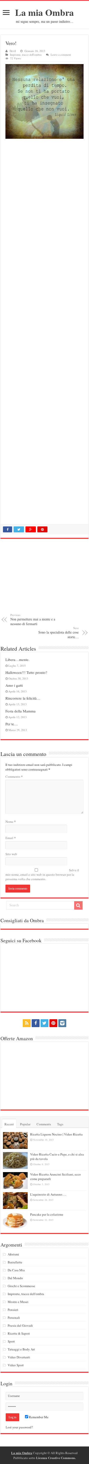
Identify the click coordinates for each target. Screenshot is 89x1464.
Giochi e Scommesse (21, 1286)
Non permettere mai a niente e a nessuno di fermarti (32, 619)
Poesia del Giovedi (20, 1325)
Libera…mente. (17, 659)
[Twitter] (44, 1023)
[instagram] (62, 1023)
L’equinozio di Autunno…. (48, 1194)
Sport (11, 1341)
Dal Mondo (15, 1278)
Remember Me (38, 1417)
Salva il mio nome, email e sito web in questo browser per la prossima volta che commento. (42, 874)
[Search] (78, 905)
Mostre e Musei (18, 1301)
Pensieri (13, 1309)
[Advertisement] (44, 333)
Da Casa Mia (16, 1270)
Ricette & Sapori (19, 1333)
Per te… (11, 723)
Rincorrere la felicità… (22, 698)
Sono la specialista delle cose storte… (58, 632)
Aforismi (13, 1254)
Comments (44, 1124)
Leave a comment (61, 54)
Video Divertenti (19, 1357)
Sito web (11, 854)
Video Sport (16, 1365)
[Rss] (27, 1023)
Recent (9, 1124)
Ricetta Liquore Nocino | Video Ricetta (56, 1134)
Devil (13, 51)
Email (10, 837)
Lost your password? (19, 1427)
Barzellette (15, 1262)
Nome (10, 821)
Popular (25, 1124)
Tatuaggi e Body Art (21, 1349)
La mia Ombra (44, 12)
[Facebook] (36, 1023)
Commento (14, 776)
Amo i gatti (14, 685)
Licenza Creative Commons (55, 1457)
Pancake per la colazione (46, 1214)
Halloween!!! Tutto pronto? (26, 672)
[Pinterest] (53, 1023)
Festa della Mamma (20, 710)
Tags (60, 1124)
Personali (14, 1317)
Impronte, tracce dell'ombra (26, 54)
